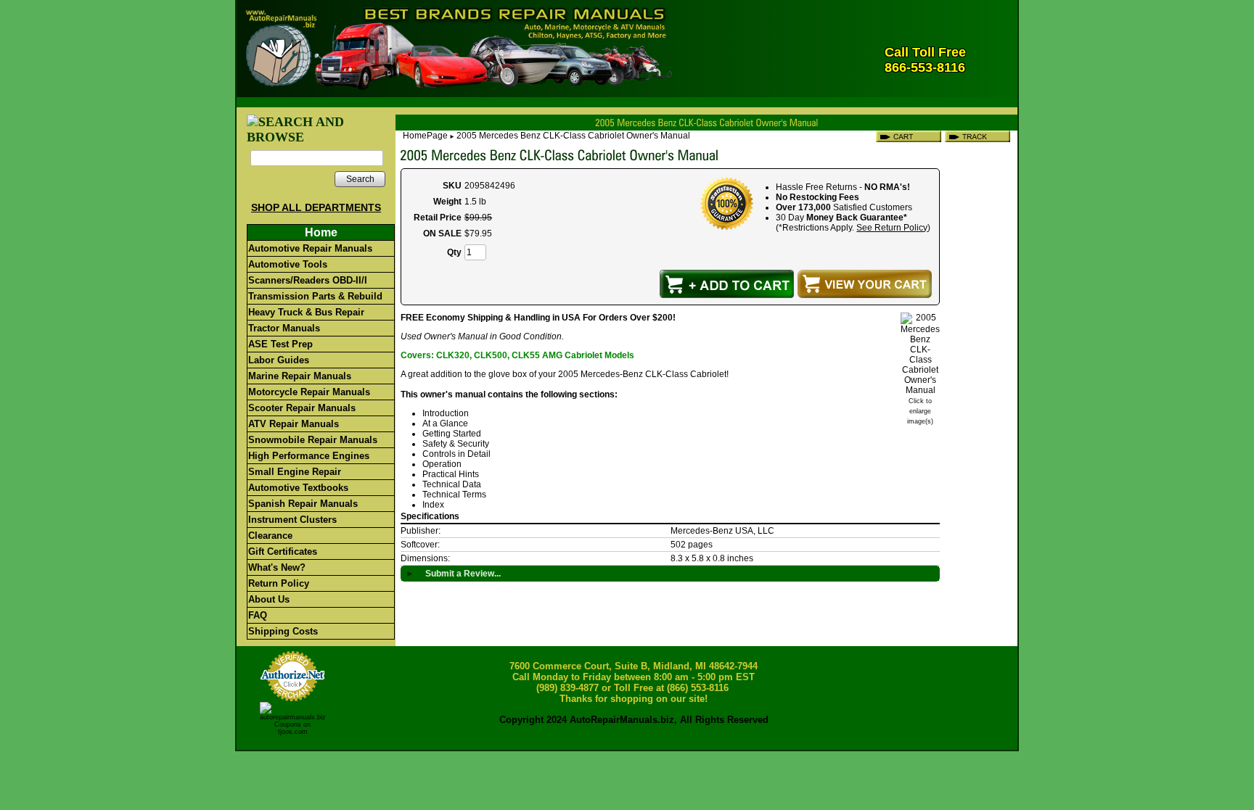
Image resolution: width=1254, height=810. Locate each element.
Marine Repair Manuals (299, 376)
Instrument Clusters (292, 519)
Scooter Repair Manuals (302, 407)
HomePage (425, 136)
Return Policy (278, 583)
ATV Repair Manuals (293, 423)
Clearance (270, 535)
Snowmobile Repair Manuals (312, 439)
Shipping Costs (283, 631)
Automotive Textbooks (298, 487)
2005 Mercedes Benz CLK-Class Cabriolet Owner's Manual (573, 136)
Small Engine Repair (294, 471)
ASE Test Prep (280, 344)
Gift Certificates (282, 551)
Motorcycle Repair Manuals (309, 392)
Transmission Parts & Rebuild (315, 296)
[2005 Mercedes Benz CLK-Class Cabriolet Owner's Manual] (920, 390)
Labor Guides (278, 360)
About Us (269, 599)
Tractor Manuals (284, 328)
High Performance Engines (308, 455)
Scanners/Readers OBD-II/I (307, 280)
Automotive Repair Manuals (310, 248)
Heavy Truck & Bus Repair (306, 312)
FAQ (257, 615)
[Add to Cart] (727, 284)
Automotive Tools (287, 264)
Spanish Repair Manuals (303, 503)
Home (321, 232)
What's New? (277, 567)
